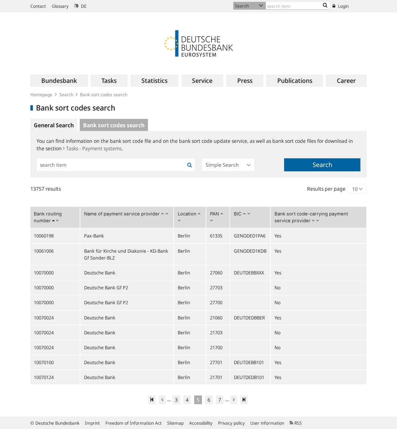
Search (66, 94)
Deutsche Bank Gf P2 (106, 287)
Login (343, 6)
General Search (54, 125)
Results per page (326, 188)
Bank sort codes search (103, 94)
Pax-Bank (94, 236)
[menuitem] (59, 81)
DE (83, 6)
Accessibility (200, 423)
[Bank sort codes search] (325, 5)
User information (267, 423)
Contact (38, 6)
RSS (297, 423)
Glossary (60, 6)
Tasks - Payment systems (94, 148)
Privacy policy (231, 423)
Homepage (41, 94)
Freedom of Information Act (133, 423)
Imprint (92, 423)
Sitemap (175, 423)
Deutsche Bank (99, 272)
